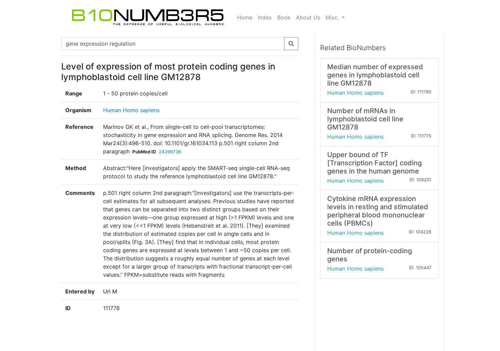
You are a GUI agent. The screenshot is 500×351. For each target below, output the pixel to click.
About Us (308, 17)
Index (265, 17)
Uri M (110, 291)
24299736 (170, 151)
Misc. (333, 17)
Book (283, 17)
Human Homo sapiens (131, 110)
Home (244, 17)
